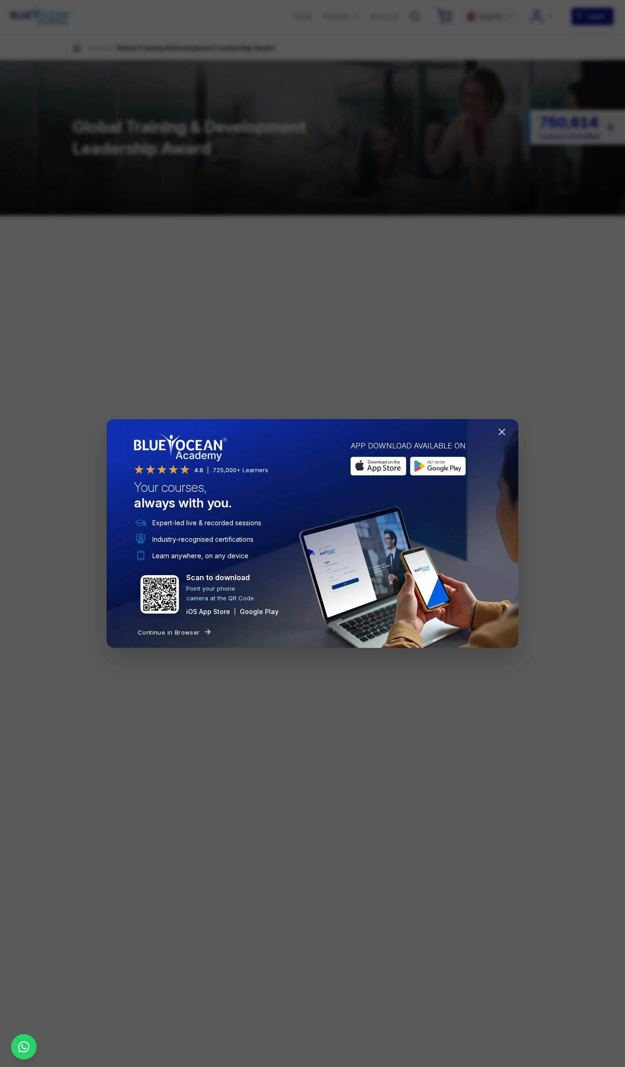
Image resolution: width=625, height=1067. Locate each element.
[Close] (503, 433)
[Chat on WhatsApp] (24, 1047)
